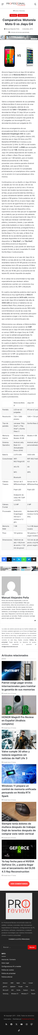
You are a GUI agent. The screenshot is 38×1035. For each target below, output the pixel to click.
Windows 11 (24, 993)
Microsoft (5, 990)
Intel (27, 986)
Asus (24, 983)
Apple (18, 983)
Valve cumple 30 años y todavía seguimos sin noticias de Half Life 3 (16, 755)
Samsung (5, 993)
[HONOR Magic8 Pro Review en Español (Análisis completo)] (19, 714)
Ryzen (33, 990)
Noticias (22, 11)
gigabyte (12, 986)
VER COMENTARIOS (19, 884)
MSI (12, 990)
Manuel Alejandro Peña (12, 29)
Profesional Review (28, 1019)
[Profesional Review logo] (15, 4)
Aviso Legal (5, 963)
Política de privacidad (8, 973)
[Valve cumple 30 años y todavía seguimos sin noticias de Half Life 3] (19, 749)
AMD (12, 983)
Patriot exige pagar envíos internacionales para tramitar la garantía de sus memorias (19, 686)
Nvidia (18, 990)
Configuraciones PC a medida (11, 966)
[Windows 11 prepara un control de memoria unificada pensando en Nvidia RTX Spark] (19, 783)
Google (20, 986)
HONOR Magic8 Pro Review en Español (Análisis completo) (18, 720)
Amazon (5, 983)
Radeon (25, 990)
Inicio (16, 11)
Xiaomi (33, 993)
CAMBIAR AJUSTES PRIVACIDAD (19, 939)
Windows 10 (14, 993)
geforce (5, 986)
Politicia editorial (7, 977)
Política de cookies (8, 970)
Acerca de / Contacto (9, 959)
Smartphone (23, 15)
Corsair (31, 983)
